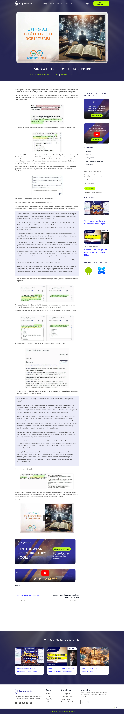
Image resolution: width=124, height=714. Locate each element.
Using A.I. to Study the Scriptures (62, 69)
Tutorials (88, 154)
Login (87, 4)
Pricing (48, 696)
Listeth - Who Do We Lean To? (27, 595)
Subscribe (90, 188)
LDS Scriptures (65, 694)
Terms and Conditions (68, 702)
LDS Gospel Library (67, 696)
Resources (89, 164)
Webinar (88, 151)
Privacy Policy (65, 699)
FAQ (47, 702)
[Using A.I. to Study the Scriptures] (62, 37)
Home (48, 693)
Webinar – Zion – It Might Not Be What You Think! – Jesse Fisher (95, 252)
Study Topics (54, 74)
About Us (49, 699)
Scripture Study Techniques (39, 74)
